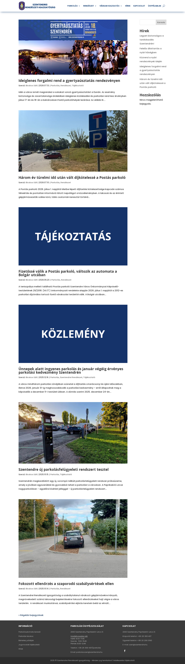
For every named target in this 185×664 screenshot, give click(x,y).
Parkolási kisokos (26, 636)
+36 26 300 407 (144, 636)
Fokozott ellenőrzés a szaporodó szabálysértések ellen (66, 583)
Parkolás (72, 5)
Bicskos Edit (31, 85)
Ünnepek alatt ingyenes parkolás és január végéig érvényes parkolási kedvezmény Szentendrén (71, 370)
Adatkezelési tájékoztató (124, 660)
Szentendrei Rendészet (71, 377)
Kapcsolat (139, 5)
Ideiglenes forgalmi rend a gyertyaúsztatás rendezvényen (69, 80)
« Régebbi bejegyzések (31, 615)
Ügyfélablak (154, 5)
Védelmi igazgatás (109, 5)
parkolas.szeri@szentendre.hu (89, 652)
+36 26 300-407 (85, 647)
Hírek (127, 5)
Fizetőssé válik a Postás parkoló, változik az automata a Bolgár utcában (68, 273)
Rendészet (88, 5)
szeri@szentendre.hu (138, 644)
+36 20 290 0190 (144, 640)
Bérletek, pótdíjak (26, 640)
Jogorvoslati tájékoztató (29, 644)
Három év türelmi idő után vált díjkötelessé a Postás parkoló (72, 177)
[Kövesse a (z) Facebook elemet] (125, 651)
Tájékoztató (78, 85)
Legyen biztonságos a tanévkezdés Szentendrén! (152, 39)
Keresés (161, 22)
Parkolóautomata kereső (29, 632)
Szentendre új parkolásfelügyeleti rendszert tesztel (64, 469)
